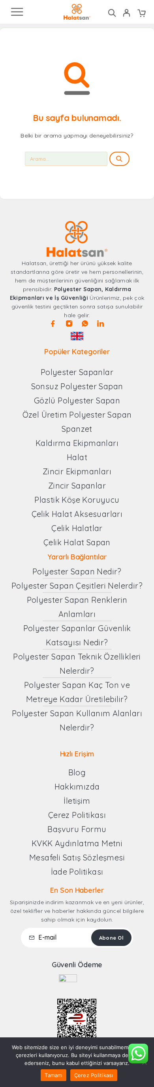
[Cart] (141, 14)
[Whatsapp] (85, 323)
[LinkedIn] (101, 323)
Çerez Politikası (93, 1075)
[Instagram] (69, 323)
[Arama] (112, 13)
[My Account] (126, 14)
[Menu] (17, 12)
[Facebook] (53, 323)
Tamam (53, 1075)
